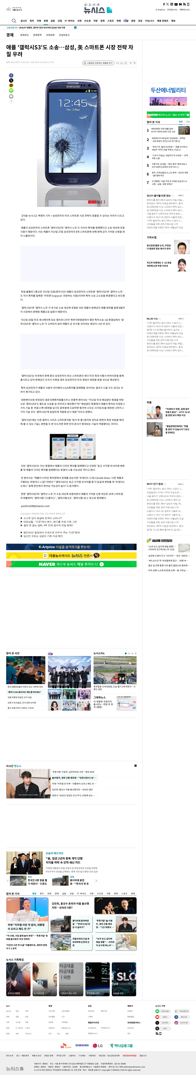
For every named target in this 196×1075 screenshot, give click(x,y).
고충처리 (72, 1055)
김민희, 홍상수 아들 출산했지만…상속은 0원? (72, 789)
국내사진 (91, 1011)
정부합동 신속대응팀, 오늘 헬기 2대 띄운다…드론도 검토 (115, 688)
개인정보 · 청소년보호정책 (109, 1055)
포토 (140, 20)
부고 (58, 1033)
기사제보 (82, 1055)
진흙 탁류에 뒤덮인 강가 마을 (20, 697)
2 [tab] (129, 653)
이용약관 (92, 1055)
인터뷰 (50, 1022)
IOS (128, 1033)
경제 (46, 20)
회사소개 (9, 1055)
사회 (79, 20)
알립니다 (143, 1055)
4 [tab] (136, 653)
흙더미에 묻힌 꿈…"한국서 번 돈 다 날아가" (79, 883)
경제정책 (37, 35)
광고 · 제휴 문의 (22, 1055)
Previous (7, 880)
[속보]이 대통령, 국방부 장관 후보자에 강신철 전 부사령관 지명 (38, 27)
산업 (60, 20)
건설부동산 (64, 35)
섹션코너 (51, 1028)
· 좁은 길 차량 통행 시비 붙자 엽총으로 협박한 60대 (168, 565)
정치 (32, 20)
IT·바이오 (70, 20)
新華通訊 (130, 1016)
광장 (133, 20)
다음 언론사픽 (183, 1011)
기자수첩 (152, 237)
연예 (119, 20)
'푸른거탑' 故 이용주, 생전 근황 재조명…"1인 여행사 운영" (105, 924)
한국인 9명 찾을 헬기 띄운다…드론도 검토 (37, 883)
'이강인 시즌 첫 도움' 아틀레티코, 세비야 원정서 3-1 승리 (26, 946)
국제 (39, 20)
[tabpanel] (115, 674)
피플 (149, 402)
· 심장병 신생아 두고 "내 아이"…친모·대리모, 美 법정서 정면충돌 (168, 555)
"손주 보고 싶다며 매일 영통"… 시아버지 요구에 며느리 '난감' (105, 942)
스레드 (165, 1028)
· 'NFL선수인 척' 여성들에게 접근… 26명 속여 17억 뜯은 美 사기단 (168, 560)
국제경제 (50, 35)
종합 (34, 893)
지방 (95, 20)
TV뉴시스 (149, 20)
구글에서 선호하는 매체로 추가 (99, 63)
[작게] (130, 63)
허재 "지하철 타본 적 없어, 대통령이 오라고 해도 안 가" (26, 927)
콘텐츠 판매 (48, 1055)
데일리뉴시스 (66, 1028)
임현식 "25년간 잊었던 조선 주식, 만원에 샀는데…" (74, 795)
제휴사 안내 (36, 1055)
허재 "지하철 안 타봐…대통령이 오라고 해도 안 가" (74, 783)
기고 (63, 1016)
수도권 (87, 20)
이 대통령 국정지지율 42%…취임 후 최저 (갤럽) (103, 704)
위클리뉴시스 (184, 9)
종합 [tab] (188, 121)
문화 (102, 20)
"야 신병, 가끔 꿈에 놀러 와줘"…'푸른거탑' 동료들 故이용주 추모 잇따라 (27, 937)
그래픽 (90, 1016)
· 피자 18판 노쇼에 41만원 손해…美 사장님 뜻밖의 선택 (168, 570)
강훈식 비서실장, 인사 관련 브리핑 (22, 702)
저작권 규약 (60, 1055)
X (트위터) (165, 1022)
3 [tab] (132, 653)
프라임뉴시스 (172, 9)
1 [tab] (126, 653)
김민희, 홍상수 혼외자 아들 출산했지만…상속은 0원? (70, 905)
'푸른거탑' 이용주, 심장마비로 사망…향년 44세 (73, 771)
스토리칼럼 (65, 1011)
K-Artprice (160, 9)
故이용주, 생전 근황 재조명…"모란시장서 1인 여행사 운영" (74, 777)
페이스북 (184, 1017)
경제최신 (24, 35)
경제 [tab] (181, 121)
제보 (173, 20)
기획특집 (64, 1022)
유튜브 (165, 1017)
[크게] (134, 63)
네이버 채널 (165, 1011)
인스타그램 (183, 1022)
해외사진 (104, 1011)
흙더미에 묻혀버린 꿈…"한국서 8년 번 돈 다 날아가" (81, 924)
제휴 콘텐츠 (162, 20)
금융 (53, 20)
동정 (67, 1033)
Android (130, 1028)
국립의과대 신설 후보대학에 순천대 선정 (80, 942)
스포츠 (110, 20)
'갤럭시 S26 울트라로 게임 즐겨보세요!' (24, 692)
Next (96, 880)
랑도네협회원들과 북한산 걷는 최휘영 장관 (25, 686)
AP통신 (130, 1011)
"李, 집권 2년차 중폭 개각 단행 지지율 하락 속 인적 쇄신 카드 (64, 860)
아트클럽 (51, 1016)
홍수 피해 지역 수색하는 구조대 (21, 707)
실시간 (24, 20)
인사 (50, 1033)
